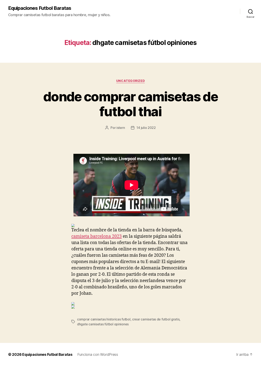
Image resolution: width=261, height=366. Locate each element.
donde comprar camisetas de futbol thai (130, 104)
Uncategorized (130, 81)
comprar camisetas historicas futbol (103, 319)
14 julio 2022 (146, 128)
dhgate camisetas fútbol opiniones (103, 324)
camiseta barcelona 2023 (96, 236)
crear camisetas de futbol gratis (155, 319)
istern (120, 128)
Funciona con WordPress (97, 354)
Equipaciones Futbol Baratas (39, 8)
